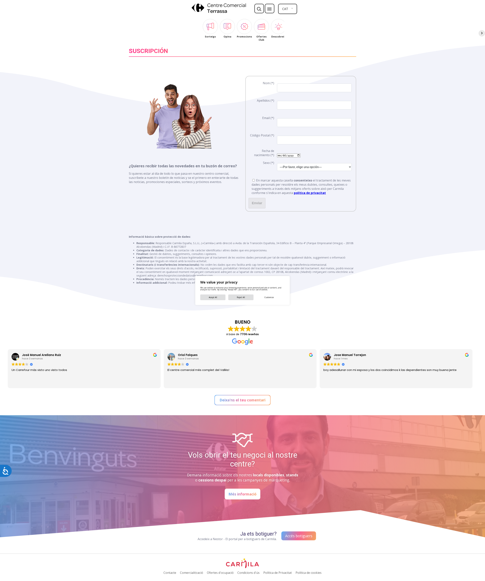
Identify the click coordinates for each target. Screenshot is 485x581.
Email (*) (268, 118)
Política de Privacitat (277, 573)
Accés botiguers (298, 535)
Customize (269, 297)
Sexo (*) (268, 163)
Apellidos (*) (265, 100)
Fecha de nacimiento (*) (264, 153)
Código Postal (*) (262, 135)
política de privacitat (310, 193)
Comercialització (191, 573)
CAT (285, 9)
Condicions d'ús (248, 573)
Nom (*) (268, 83)
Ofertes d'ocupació (220, 573)
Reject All (241, 297)
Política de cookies (309, 573)
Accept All (213, 297)
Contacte (169, 573)
